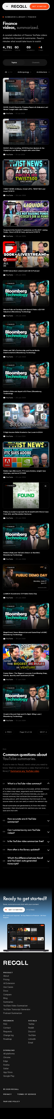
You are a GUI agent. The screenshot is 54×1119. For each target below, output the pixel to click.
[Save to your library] (45, 81)
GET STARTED (16, 910)
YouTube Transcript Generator (16, 1009)
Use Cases (8, 987)
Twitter (31, 1024)
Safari (6, 1069)
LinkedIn (32, 1039)
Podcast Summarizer (12, 1013)
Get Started (39, 6)
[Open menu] (7, 6)
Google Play (8, 1076)
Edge (5, 1061)
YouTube (32, 1035)
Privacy (7, 1094)
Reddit (31, 1028)
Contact (7, 1028)
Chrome (6, 1057)
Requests (7, 1032)
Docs (5, 991)
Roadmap (7, 1039)
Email (30, 1043)
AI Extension (9, 983)
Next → (43, 732)
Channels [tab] (35, 62)
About (6, 976)
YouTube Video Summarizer (15, 1006)
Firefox (6, 1065)
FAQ (5, 1024)
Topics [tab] (14, 62)
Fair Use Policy (11, 1101)
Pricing (6, 980)
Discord (31, 1032)
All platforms (9, 1054)
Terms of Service (26, 1094)
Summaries (8, 1002)
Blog (5, 998)
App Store (7, 1072)
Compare (7, 995)
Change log (8, 1035)
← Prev (8, 732)
